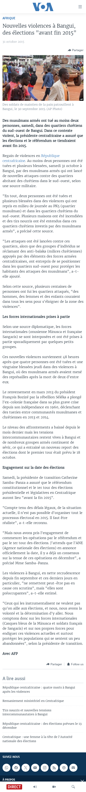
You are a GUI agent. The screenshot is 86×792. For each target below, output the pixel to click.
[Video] (54, 787)
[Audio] (35, 787)
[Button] (75, 50)
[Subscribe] (73, 768)
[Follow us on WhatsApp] (6, 768)
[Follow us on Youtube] (35, 768)
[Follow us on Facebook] (16, 768)
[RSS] (54, 768)
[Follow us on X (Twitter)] (25, 768)
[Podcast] (64, 768)
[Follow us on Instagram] (45, 768)
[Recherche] (73, 787)
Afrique (9, 18)
